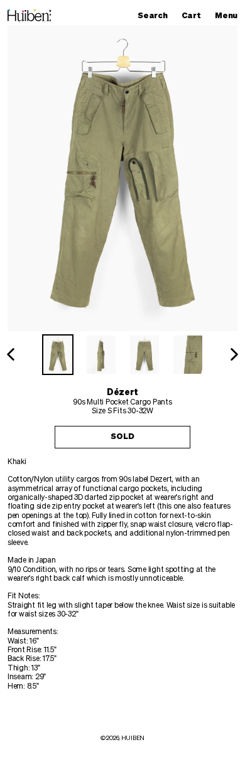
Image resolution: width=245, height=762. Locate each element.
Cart (194, 15)
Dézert (122, 392)
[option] (58, 354)
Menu (229, 15)
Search (155, 15)
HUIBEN (132, 738)
